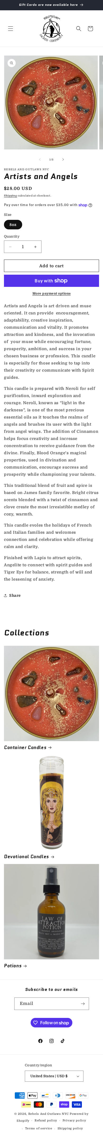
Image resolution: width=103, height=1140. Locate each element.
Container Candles (25, 747)
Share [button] (15, 595)
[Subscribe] (83, 1004)
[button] (10, 28)
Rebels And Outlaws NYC (48, 1114)
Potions (12, 966)
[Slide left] (40, 159)
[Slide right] (63, 159)
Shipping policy (70, 1128)
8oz (13, 224)
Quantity (12, 236)
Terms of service (38, 1128)
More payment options (51, 293)
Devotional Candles (26, 857)
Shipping (10, 195)
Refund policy (46, 1120)
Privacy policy (74, 1120)
